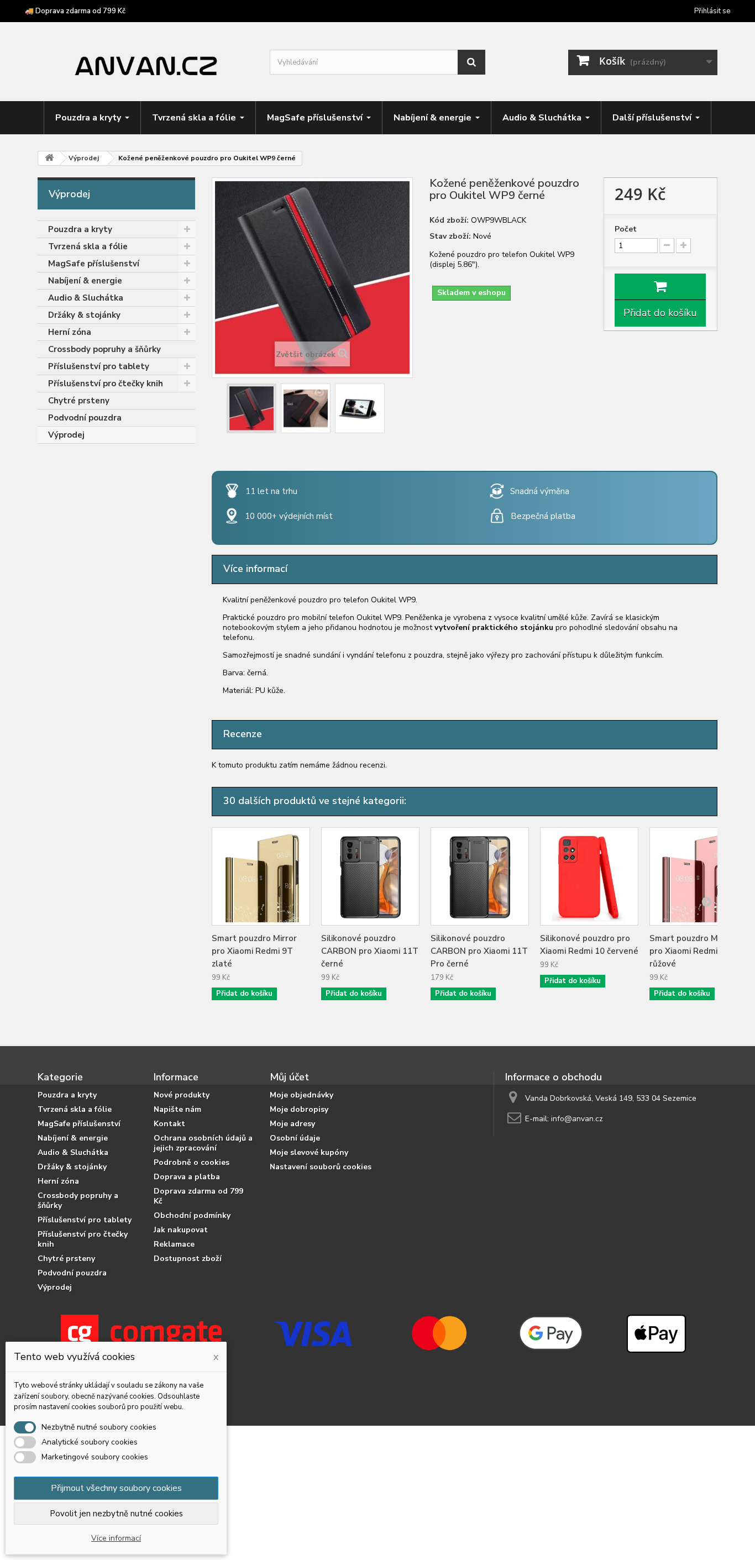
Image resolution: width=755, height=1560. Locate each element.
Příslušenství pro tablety (98, 366)
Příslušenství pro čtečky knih (105, 383)
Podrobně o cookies (191, 1162)
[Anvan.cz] (145, 63)
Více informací (116, 1538)
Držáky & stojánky (84, 315)
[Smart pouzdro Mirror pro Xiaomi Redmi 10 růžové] (698, 876)
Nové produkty (181, 1095)
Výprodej (66, 434)
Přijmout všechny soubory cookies (116, 1488)
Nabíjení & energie (85, 280)
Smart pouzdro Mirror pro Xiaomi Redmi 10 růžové (692, 951)
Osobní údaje (295, 1138)
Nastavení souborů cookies (320, 1167)
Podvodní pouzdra (85, 417)
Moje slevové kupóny (309, 1152)
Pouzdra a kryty (80, 229)
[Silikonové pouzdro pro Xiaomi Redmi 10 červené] (589, 876)
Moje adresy (292, 1123)
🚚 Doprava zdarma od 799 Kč (75, 11)
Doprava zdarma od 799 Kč (198, 1196)
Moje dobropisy (299, 1109)
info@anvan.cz (577, 1118)
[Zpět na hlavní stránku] (49, 158)
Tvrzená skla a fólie (88, 246)
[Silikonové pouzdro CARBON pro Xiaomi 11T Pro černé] (480, 876)
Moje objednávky (301, 1095)
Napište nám (177, 1109)
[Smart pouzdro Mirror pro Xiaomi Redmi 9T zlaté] (261, 876)
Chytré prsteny (78, 400)
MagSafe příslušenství (93, 263)
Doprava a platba (187, 1177)
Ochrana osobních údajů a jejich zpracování (203, 1143)
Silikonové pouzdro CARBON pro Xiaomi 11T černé (369, 951)
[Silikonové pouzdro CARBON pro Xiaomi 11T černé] (370, 876)
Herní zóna (69, 332)
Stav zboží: (450, 236)
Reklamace (174, 1244)
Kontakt (169, 1123)
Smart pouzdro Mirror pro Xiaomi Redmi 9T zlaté (254, 951)
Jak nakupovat (181, 1230)
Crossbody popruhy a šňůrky (104, 349)
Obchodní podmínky (192, 1215)
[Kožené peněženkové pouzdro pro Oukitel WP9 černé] (251, 408)
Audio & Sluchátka (85, 297)
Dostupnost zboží (188, 1258)
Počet (626, 229)
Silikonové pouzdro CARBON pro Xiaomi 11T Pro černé (479, 951)
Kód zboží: (449, 220)
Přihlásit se (712, 11)
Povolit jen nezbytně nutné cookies (116, 1513)
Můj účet (289, 1077)
